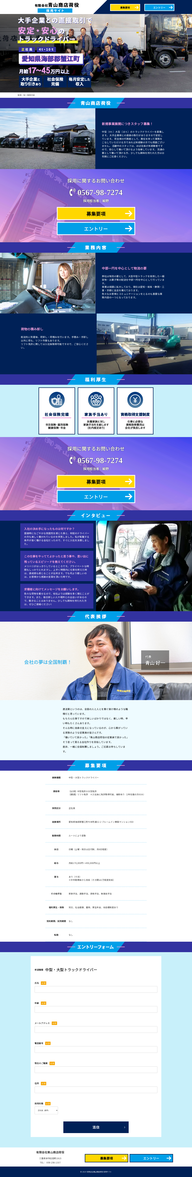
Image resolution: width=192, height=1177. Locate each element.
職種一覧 (21, 95)
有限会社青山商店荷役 (50, 1152)
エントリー (159, 7)
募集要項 (125, 7)
